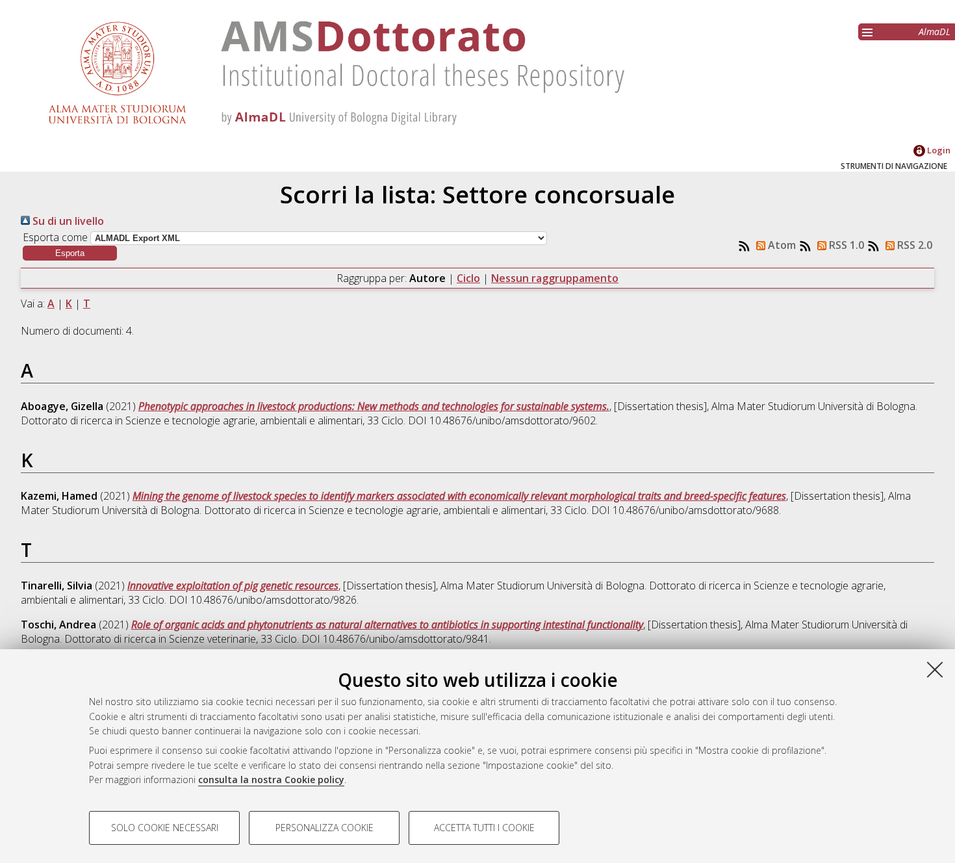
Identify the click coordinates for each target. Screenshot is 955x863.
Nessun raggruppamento (554, 278)
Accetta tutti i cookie (484, 827)
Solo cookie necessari (164, 827)
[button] (70, 253)
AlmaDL (934, 31)
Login (937, 150)
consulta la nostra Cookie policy (271, 779)
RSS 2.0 (913, 245)
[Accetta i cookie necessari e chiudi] (934, 669)
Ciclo (468, 278)
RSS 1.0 (845, 245)
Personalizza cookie (324, 827)
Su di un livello (67, 221)
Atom (780, 245)
